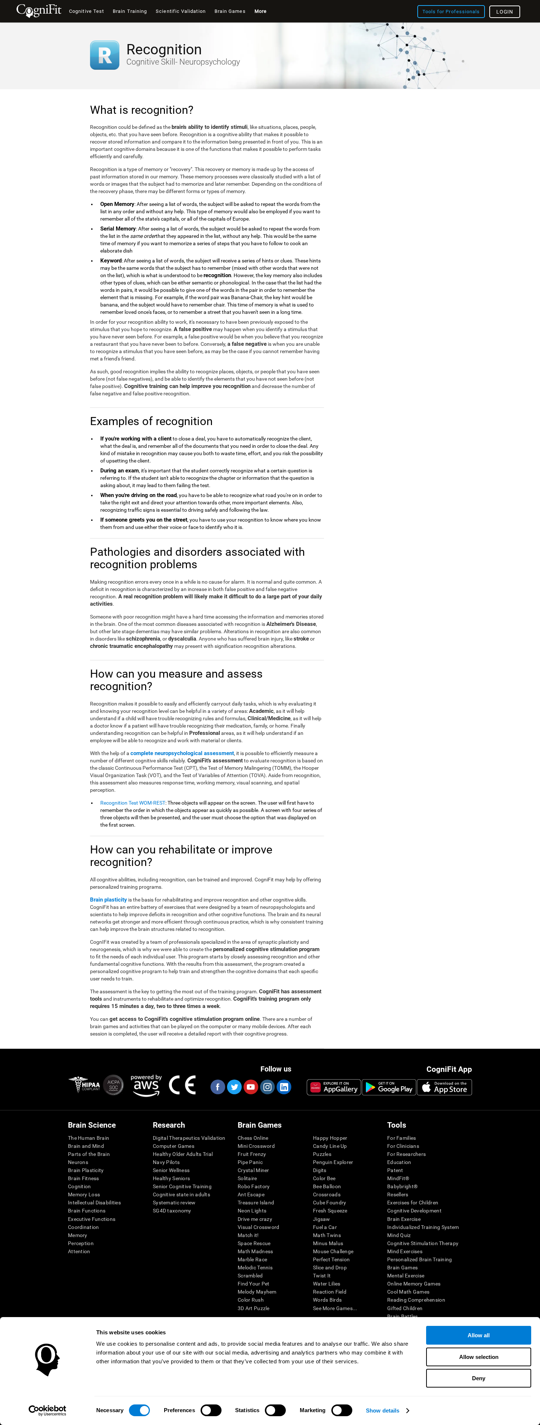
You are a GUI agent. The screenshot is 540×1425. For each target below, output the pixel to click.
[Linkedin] (283, 1087)
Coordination (83, 1227)
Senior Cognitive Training (182, 1186)
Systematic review (174, 1202)
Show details (382, 1410)
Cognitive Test (86, 11)
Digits (320, 1170)
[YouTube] (250, 1087)
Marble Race (252, 1259)
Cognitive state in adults (181, 1194)
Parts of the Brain (89, 1154)
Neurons (78, 1162)
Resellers (397, 1194)
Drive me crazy (255, 1219)
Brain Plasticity (86, 1170)
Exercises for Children (412, 1202)
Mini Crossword (256, 1146)
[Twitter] (234, 1087)
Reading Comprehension (416, 1300)
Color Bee (324, 1178)
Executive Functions (91, 1219)
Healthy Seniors (171, 1178)
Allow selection (478, 1357)
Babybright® (402, 1186)
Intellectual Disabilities (94, 1202)
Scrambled (250, 1276)
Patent (395, 1170)
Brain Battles (402, 1316)
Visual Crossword (258, 1227)
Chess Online (253, 1138)
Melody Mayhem (257, 1292)
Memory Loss (84, 1194)
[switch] (211, 1410)
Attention (79, 1251)
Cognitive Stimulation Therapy (422, 1243)
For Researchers (406, 1154)
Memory (77, 1235)
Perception (81, 1243)
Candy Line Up (330, 1146)
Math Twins (327, 1235)
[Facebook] (217, 1087)
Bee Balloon (327, 1186)
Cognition (79, 1186)
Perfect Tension (331, 1259)
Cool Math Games (408, 1292)
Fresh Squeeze (330, 1211)
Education (399, 1162)
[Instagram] (267, 1087)
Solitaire (247, 1178)
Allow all (479, 1335)
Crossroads (327, 1194)
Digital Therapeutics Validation (189, 1138)
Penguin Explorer (333, 1162)
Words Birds (327, 1300)
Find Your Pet (254, 1284)
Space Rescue (254, 1243)
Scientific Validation (181, 11)
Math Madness (255, 1251)
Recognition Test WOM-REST (132, 803)
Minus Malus (328, 1243)
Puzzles (322, 1154)
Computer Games (173, 1146)
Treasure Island (256, 1202)
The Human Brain (88, 1138)
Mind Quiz (399, 1235)
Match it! (248, 1235)
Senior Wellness (171, 1170)
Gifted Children (404, 1308)
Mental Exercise (405, 1276)
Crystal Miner (253, 1170)
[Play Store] (389, 1087)
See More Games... (335, 1308)
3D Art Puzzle (254, 1308)
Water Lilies (326, 1284)
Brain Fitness (83, 1178)
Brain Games (402, 1267)
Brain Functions (86, 1211)
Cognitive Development (414, 1211)
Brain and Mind (86, 1146)
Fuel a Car (325, 1227)
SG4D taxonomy (172, 1211)
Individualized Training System (423, 1227)
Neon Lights (252, 1211)
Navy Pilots (166, 1162)
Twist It (322, 1276)
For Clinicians (403, 1146)
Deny (478, 1378)
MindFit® (398, 1178)
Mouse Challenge (333, 1251)
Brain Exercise (404, 1219)
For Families (401, 1138)
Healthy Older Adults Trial (183, 1154)
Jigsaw (321, 1219)
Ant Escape (251, 1194)
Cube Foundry (329, 1202)
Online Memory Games (413, 1284)
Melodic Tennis (255, 1267)
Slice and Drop (330, 1267)
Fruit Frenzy (252, 1154)
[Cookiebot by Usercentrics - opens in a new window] (47, 1410)
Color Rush (251, 1300)
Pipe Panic (250, 1162)
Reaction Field (329, 1292)
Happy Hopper (330, 1138)
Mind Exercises (404, 1251)
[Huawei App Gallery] (334, 1087)
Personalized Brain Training (419, 1259)
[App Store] (444, 1087)
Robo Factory (254, 1186)
